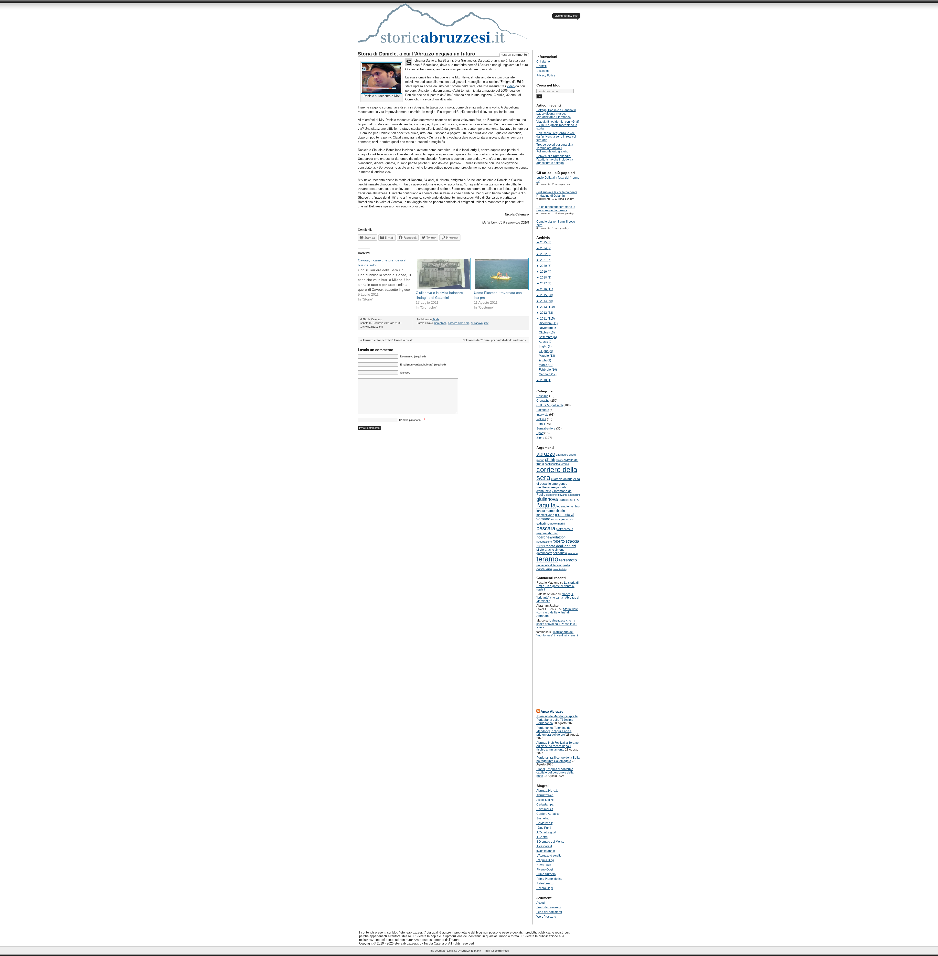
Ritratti (540, 424)
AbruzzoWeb (545, 795)
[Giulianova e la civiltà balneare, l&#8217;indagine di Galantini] (442, 274)
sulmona (573, 553)
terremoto (568, 560)
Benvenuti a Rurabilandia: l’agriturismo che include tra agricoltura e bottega (554, 159)
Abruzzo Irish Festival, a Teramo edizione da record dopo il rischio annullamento (557, 746)
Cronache (543, 400)
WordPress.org (546, 916)
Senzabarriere (545, 428)
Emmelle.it (543, 818)
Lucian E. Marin (471, 950)
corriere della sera (458, 323)
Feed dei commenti (549, 912)
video (511, 86)
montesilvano (545, 515)
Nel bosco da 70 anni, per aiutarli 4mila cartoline (493, 340)
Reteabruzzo (545, 883)
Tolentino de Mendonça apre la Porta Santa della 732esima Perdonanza (557, 720)
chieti (550, 459)
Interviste (542, 414)
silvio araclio (545, 549)
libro (577, 506)
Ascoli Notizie (545, 800)
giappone (551, 494)
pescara (545, 528)
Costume (542, 396)
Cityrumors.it (544, 809)
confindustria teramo (557, 463)
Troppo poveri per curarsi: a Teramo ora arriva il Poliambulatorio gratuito (554, 148)
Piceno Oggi (544, 869)
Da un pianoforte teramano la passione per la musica (555, 208)
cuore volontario (562, 479)
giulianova (477, 323)
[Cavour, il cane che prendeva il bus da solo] (387, 280)
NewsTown (543, 865)
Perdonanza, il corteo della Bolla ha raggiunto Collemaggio (558, 759)
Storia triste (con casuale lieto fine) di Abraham (557, 612)
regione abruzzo (547, 533)
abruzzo (545, 454)
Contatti (541, 66)
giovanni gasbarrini (568, 494)
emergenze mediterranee (551, 485)
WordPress (502, 950)
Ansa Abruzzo (552, 711)
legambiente (564, 506)
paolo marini (557, 523)
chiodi (559, 460)
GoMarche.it (544, 823)
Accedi (540, 902)
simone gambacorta (550, 551)
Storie (435, 319)
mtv (486, 323)
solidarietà (560, 553)
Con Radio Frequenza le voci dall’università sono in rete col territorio (556, 136)
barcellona (440, 323)
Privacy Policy (545, 75)
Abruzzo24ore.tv (547, 790)
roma (540, 546)
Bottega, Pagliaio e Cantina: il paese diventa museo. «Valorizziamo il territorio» (556, 113)
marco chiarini (555, 511)
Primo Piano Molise (549, 879)
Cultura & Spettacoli (549, 405)
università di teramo (549, 565)
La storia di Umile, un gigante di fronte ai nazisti (557, 586)
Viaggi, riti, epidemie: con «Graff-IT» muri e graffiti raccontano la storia (558, 125)
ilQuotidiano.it (545, 851)
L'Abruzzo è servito (549, 855)
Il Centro (542, 837)
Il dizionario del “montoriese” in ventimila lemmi (557, 633)
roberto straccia (566, 541)
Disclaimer (543, 71)
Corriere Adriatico (548, 814)
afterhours (562, 454)
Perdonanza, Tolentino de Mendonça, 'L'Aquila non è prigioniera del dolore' (554, 731)
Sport (540, 433)
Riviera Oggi (544, 888)
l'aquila (546, 505)
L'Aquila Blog (545, 860)
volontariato (559, 569)
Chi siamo (543, 61)
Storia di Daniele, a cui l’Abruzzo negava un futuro (416, 53)
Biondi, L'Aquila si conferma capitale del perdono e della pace (555, 772)
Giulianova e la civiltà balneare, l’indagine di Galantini (557, 194)
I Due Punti (543, 827)
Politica (541, 419)
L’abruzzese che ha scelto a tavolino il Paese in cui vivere (556, 624)
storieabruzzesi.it (443, 26)
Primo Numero (546, 874)
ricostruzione (544, 541)
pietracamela (564, 529)
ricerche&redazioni (551, 537)
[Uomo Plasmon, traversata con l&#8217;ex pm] (500, 274)
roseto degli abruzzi (560, 546)
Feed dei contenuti (548, 907)
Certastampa (545, 804)
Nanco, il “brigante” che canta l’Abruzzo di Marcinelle (557, 597)
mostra (555, 519)
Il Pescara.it (544, 846)
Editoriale (542, 410)
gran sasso (566, 500)
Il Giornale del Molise (550, 841)
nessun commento (514, 54)
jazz (576, 500)
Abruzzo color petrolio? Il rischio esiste (387, 340)
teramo (547, 559)
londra (540, 511)
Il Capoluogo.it (546, 832)
